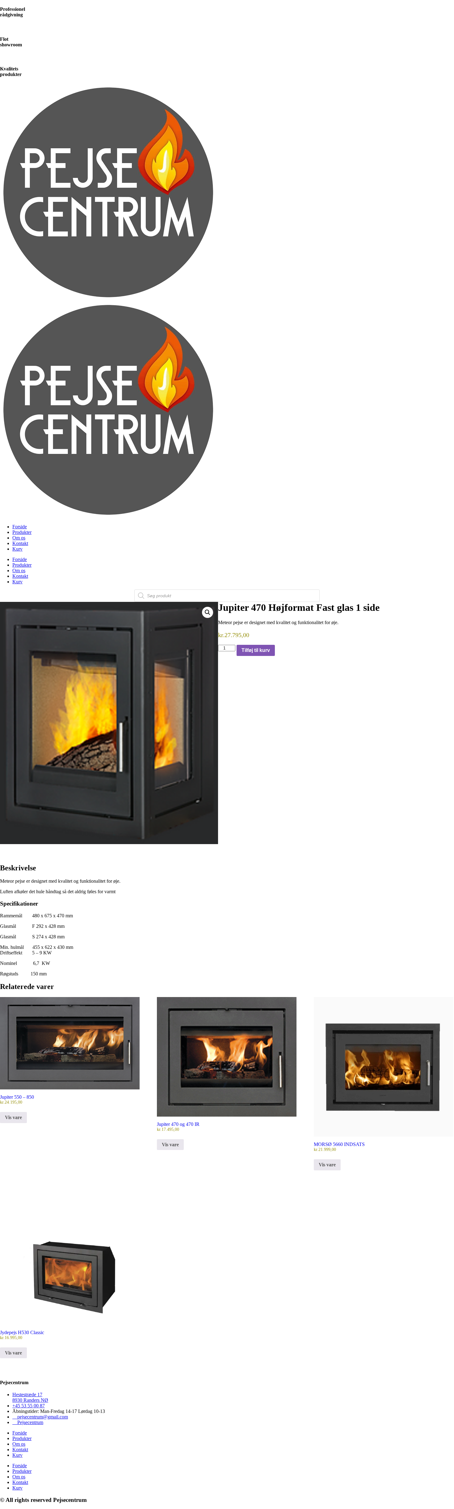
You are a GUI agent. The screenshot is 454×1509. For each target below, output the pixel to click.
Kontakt (20, 543)
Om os (18, 537)
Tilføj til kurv (256, 650)
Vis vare (13, 1117)
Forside (19, 526)
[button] (207, 612)
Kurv (17, 549)
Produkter (22, 532)
